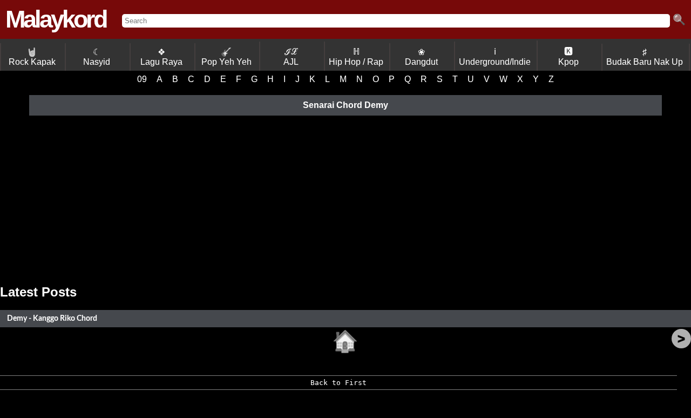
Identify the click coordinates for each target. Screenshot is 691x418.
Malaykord (55, 19)
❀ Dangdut (421, 57)
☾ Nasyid (96, 57)
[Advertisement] (345, 198)
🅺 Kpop (568, 56)
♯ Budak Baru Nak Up (644, 57)
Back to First (338, 383)
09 (142, 79)
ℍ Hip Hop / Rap (356, 56)
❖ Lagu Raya (161, 57)
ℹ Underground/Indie (495, 56)
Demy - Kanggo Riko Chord (52, 318)
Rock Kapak (32, 57)
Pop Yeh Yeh (226, 57)
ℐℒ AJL (291, 56)
